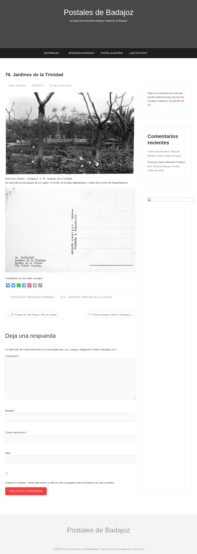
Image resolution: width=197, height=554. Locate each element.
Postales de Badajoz (99, 12)
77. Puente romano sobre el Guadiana (111, 314)
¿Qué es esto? (138, 53)
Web (7, 453)
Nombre (10, 410)
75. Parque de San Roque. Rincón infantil (32, 314)
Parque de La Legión (97, 297)
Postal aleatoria (112, 53)
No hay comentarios (60, 85)
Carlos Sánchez (16, 85)
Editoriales (51, 53)
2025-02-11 (37, 85)
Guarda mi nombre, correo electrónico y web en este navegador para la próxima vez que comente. (59, 482)
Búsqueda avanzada (81, 53)
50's (63, 297)
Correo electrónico (16, 432)
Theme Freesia (108, 549)
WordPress (138, 549)
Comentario (12, 356)
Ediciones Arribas (40, 297)
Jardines (73, 297)
